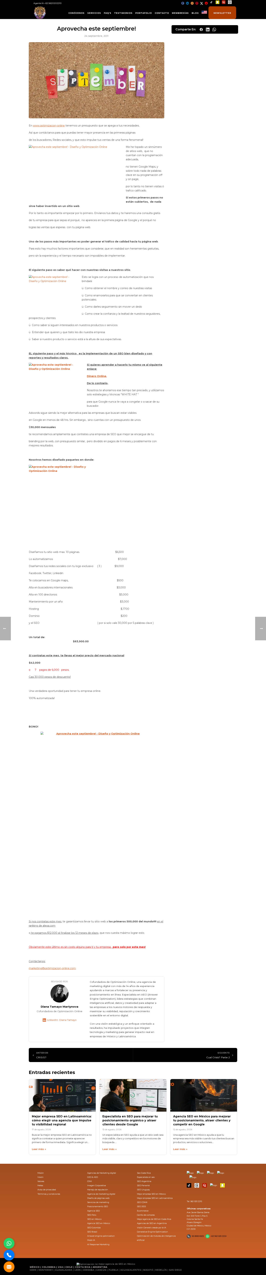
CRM (89, 1181)
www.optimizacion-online (49, 125)
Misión (40, 1173)
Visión (40, 1177)
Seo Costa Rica (144, 1173)
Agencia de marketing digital (101, 1194)
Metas (40, 1185)
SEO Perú (91, 1215)
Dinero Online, (97, 376)
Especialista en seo (146, 1177)
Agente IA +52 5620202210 (47, 3)
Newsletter (222, 13)
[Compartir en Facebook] (201, 29)
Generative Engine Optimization (152, 1231)
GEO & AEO (92, 1177)
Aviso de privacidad (46, 1189)
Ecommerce (142, 1211)
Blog (195, 13)
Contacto (162, 13)
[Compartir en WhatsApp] (214, 29)
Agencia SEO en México (98, 1223)
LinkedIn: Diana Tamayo (62, 1019)
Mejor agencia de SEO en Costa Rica (154, 1219)
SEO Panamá (143, 1185)
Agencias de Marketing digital (101, 1173)
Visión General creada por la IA (151, 1227)
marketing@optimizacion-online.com (52, 968)
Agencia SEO (93, 1211)
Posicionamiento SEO (97, 1206)
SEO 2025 (141, 1206)
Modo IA (91, 1240)
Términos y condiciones (48, 1194)
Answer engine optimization (101, 1236)
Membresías (180, 13)
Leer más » (39, 1149)
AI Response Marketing (98, 1244)
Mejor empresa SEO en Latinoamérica (155, 1198)
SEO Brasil (92, 1231)
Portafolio (143, 13)
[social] (182, 3)
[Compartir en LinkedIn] (208, 29)
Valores (40, 1181)
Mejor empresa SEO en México (151, 1194)
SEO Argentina (144, 1181)
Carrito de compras (146, 1215)
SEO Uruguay (143, 1189)
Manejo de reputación (97, 1189)
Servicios (94, 13)
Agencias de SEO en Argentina (152, 1223)
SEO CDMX (142, 1202)
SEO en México (94, 1219)
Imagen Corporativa (96, 1185)
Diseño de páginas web (98, 1198)
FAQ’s (107, 13)
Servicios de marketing (98, 1202)
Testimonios (123, 13)
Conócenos (76, 13)
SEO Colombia (94, 1227)
